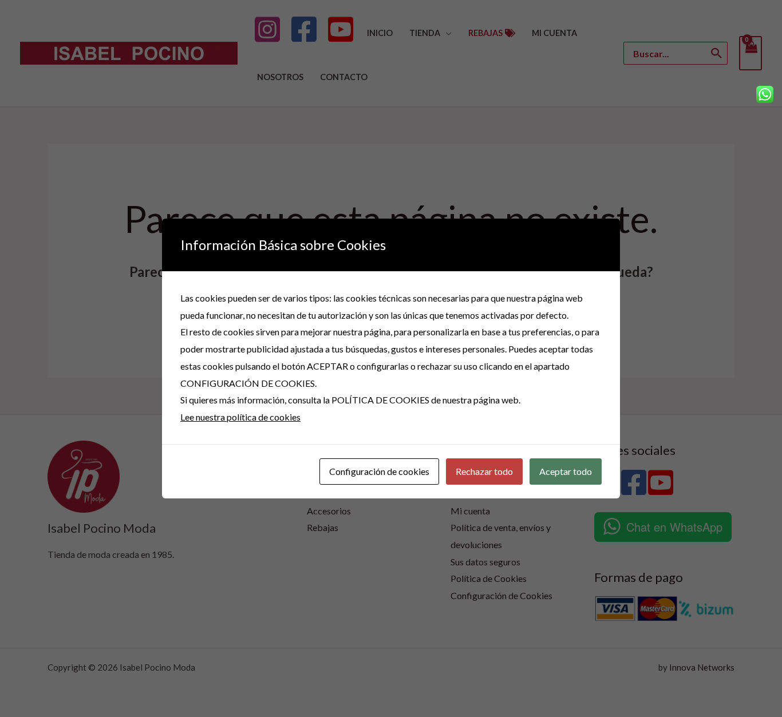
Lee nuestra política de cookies (240, 416)
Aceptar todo (565, 471)
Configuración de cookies (379, 471)
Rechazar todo (484, 471)
